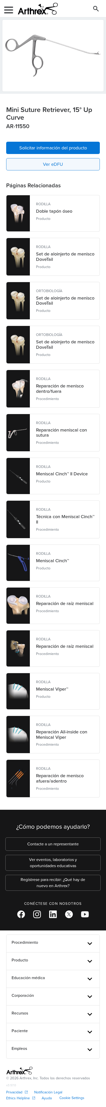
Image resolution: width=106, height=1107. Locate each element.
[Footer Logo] (19, 1070)
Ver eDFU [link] (53, 164)
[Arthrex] (35, 9)
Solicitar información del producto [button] (53, 148)
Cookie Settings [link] (71, 1098)
